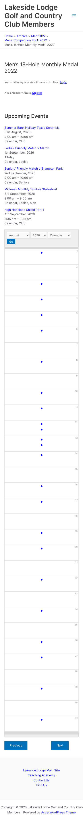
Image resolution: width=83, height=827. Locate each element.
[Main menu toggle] (74, 15)
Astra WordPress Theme (58, 812)
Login (63, 82)
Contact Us (41, 780)
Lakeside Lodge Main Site (41, 770)
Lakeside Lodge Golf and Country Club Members (33, 16)
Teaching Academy (41, 775)
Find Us (41, 785)
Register (37, 92)
